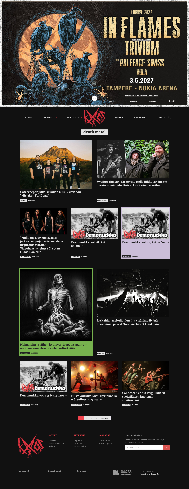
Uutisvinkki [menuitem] (140, 117)
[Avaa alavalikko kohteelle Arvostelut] (81, 117)
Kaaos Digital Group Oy (149, 474)
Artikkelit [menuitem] (49, 117)
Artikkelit (78, 443)
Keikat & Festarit (57, 443)
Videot (52, 446)
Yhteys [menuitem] (160, 117)
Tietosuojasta (105, 443)
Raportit (78, 441)
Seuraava (104, 418)
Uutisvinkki (104, 441)
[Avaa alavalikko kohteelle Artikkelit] (56, 117)
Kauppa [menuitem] (119, 117)
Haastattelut (80, 446)
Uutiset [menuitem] (28, 117)
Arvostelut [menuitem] (73, 117)
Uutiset (52, 441)
